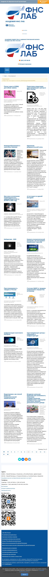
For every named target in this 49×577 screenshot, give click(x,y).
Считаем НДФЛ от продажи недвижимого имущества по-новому (36, 289)
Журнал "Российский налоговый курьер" (11, 541)
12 (36, 452)
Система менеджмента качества (9, 552)
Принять (24, 574)
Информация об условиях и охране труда (12, 556)
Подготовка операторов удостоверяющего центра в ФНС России (36, 88)
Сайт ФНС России (6, 532)
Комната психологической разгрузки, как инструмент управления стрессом (36, 240)
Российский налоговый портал (9, 534)
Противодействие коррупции (9, 554)
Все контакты (4, 486)
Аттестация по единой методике (34, 196)
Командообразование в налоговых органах (12, 146)
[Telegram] (29, 459)
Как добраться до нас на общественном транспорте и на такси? (16, 478)
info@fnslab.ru (8, 564)
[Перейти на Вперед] (4, 454)
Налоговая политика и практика (9, 537)
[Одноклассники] (26, 459)
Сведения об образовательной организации (13, 1)
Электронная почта (6, 490)
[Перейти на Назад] (8, 452)
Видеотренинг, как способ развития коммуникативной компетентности (13, 396)
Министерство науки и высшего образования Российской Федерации (18, 545)
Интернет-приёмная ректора (8, 488)
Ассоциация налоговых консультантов (11, 539)
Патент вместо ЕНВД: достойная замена (11, 87)
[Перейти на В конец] (8, 454)
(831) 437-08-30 (25, 30)
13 (40, 452)
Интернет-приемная (25, 33)
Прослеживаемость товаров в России (11, 288)
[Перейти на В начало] (4, 452)
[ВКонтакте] (22, 459)
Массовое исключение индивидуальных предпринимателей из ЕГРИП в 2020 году (12, 198)
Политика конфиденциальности (9, 550)
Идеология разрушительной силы (35, 146)
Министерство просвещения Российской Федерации (14, 543)
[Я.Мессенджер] (19, 459)
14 (44, 452)
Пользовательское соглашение (9, 548)
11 (32, 452)
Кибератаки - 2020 (10, 239)
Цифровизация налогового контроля (13, 333)
